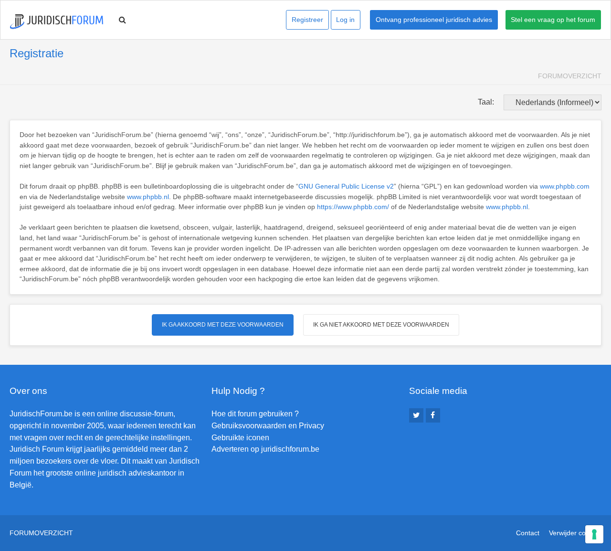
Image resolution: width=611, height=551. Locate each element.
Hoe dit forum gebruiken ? (255, 414)
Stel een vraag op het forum (553, 19)
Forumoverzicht (569, 76)
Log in (345, 19)
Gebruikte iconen (240, 438)
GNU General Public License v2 (346, 186)
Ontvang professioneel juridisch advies (434, 19)
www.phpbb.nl (148, 197)
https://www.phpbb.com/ (353, 207)
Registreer (307, 19)
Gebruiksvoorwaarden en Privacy (267, 426)
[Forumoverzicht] (56, 21)
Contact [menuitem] (527, 533)
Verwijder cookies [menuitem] (575, 533)
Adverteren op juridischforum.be (265, 449)
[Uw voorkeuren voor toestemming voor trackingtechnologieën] (594, 534)
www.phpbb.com (565, 186)
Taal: (486, 102)
